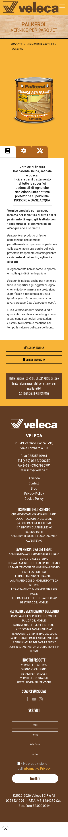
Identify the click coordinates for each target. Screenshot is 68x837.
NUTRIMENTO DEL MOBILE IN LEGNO (34, 625)
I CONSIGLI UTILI (34, 531)
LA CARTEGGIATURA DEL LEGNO (34, 518)
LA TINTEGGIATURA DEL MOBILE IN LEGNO (34, 638)
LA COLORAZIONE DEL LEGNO (34, 523)
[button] (8, 151)
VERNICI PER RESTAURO (34, 678)
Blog (34, 488)
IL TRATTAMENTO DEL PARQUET (34, 576)
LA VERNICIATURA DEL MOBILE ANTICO (34, 642)
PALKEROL (17, 48)
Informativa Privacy (37, 768)
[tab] (8, 152)
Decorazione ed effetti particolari (34, 598)
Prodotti (17, 44)
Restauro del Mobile (34, 602)
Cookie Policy (34, 499)
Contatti (34, 483)
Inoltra (35, 778)
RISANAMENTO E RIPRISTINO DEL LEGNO (34, 633)
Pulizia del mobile (34, 620)
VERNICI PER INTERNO (34, 669)
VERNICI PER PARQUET (34, 673)
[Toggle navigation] (62, 6)
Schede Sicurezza (35, 359)
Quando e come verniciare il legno (34, 514)
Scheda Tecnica (35, 347)
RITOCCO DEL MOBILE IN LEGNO (34, 629)
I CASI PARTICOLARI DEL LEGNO (34, 527)
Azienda (34, 478)
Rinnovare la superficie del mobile (34, 616)
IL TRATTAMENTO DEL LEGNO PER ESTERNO (34, 563)
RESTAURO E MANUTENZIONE (34, 682)
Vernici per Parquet (40, 44)
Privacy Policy (34, 493)
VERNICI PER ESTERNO (34, 664)
